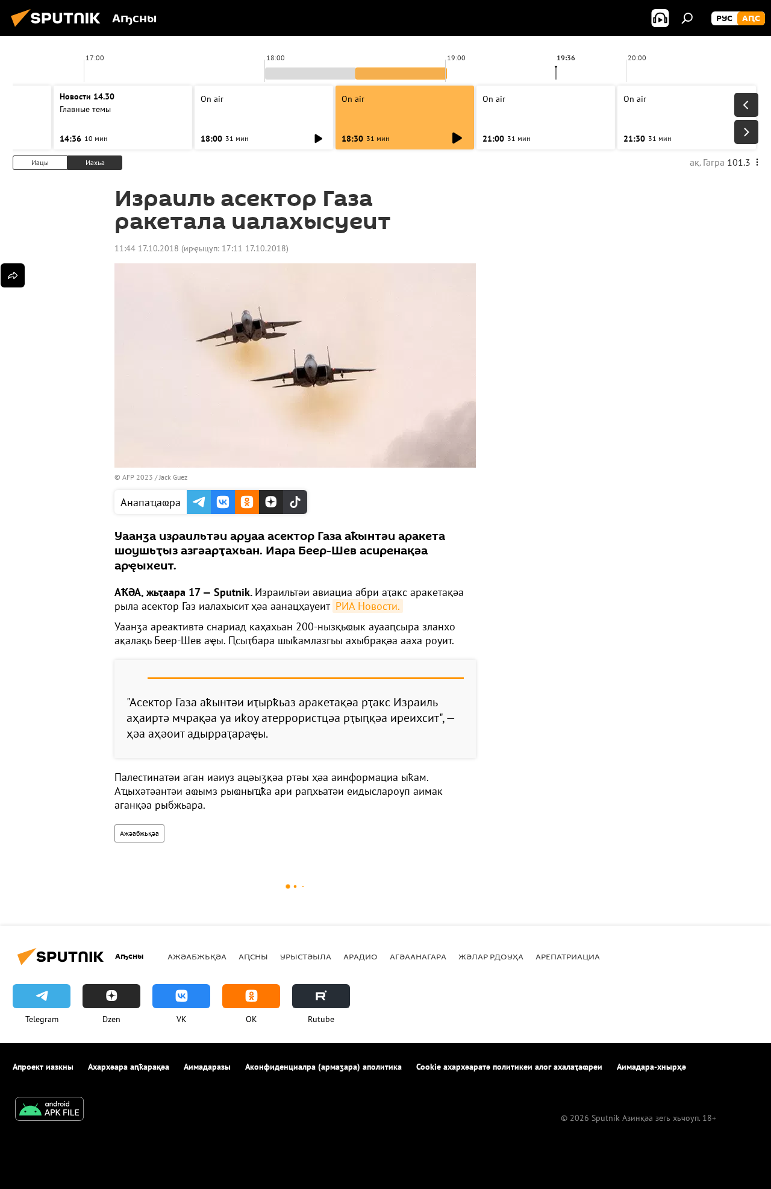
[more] (13, 275)
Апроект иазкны (43, 1066)
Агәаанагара (418, 956)
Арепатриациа (567, 956)
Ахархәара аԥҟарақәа (128, 1066)
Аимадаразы (207, 1066)
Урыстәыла (305, 956)
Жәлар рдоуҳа (490, 956)
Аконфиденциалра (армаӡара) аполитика (323, 1066)
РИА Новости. (368, 606)
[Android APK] (49, 1110)
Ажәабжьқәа (139, 833)
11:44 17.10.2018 (146, 248)
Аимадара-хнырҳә (651, 1066)
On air (212, 98)
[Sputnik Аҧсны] (59, 28)
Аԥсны (253, 956)
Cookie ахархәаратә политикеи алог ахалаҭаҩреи (509, 1066)
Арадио (360, 956)
